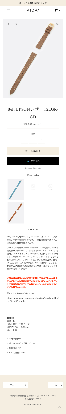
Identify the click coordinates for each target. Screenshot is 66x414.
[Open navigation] (9, 10)
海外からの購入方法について (33, 3)
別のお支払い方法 (33, 168)
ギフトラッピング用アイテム (22, 343)
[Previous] (8, 24)
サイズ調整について (18, 352)
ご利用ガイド (15, 347)
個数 (33, 134)
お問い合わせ (15, 338)
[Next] (16, 24)
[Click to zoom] (57, 24)
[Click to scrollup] (59, 407)
